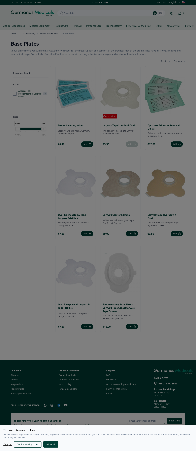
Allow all (50, 444)
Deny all (7, 444)
